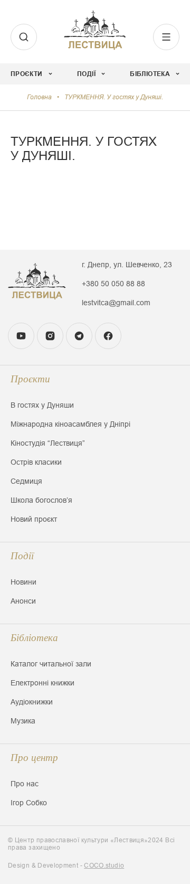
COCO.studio (104, 865)
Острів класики (36, 462)
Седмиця (26, 481)
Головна (39, 97)
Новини (23, 582)
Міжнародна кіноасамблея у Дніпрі (70, 424)
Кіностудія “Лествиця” (48, 443)
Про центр (34, 757)
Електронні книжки (42, 683)
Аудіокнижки (32, 702)
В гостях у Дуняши (42, 405)
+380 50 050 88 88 (113, 283)
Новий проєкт (34, 519)
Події (22, 555)
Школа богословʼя (41, 500)
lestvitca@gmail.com (116, 302)
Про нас (25, 783)
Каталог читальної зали (51, 664)
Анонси (23, 601)
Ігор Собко (29, 802)
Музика (23, 721)
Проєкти (30, 378)
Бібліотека (34, 637)
